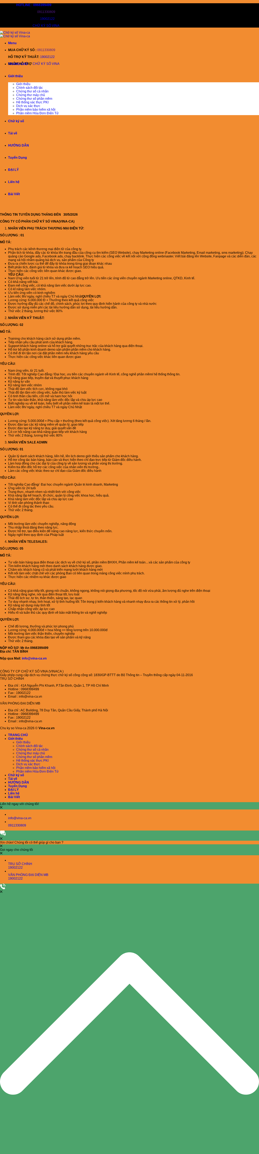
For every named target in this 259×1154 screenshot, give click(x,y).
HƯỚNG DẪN (18, 145)
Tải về (12, 133)
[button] (12, 43)
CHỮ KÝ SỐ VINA (46, 25)
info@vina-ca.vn (34, 658)
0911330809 (46, 12)
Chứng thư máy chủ (30, 95)
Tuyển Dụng (17, 157)
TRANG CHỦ (18, 64)
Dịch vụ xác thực (28, 106)
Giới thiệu (15, 76)
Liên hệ (13, 182)
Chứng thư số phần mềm (34, 98)
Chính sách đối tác (29, 87)
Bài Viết (14, 194)
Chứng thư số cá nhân (32, 91)
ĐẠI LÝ (13, 169)
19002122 (47, 18)
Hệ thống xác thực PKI (32, 102)
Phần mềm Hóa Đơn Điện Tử (37, 113)
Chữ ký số (16, 121)
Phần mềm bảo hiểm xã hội (35, 109)
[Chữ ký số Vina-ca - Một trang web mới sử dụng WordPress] (15, 34)
